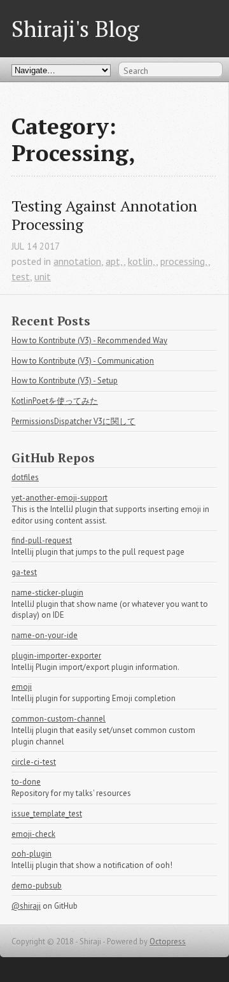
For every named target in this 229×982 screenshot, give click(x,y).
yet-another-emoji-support (59, 497)
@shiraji (26, 905)
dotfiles (25, 477)
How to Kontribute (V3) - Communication (82, 360)
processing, (184, 261)
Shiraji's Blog (75, 28)
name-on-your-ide (44, 635)
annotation (77, 261)
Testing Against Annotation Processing (106, 215)
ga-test (24, 572)
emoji (21, 686)
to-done (26, 781)
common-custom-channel (58, 718)
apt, (114, 261)
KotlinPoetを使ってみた (54, 400)
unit (42, 276)
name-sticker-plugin (47, 592)
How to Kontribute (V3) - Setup (64, 380)
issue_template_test (46, 813)
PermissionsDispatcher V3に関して (73, 421)
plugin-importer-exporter (56, 655)
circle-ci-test (33, 762)
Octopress (167, 941)
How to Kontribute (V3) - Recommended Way (89, 340)
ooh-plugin (31, 853)
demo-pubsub (36, 885)
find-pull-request (41, 540)
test (20, 276)
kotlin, (142, 261)
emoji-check (33, 834)
